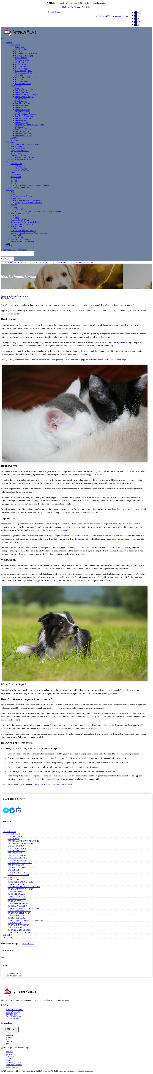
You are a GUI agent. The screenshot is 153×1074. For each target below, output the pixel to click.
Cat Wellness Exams (23, 84)
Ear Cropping (16, 153)
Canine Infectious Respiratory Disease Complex (29, 233)
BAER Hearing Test (18, 149)
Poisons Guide (16, 235)
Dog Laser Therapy (22, 110)
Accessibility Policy (13, 1063)
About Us (9, 161)
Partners (14, 205)
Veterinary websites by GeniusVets (80, 1071)
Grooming (14, 140)
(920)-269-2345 (15, 1016)
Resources (10, 190)
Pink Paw (62, 262)
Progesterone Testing (18, 155)
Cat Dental (19, 51)
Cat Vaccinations (21, 81)
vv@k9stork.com (121, 16)
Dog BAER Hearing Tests (25, 90)
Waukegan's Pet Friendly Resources (28, 203)
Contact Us (10, 1058)
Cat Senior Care (21, 75)
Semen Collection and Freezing (22, 157)
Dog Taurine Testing (23, 129)
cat (76, 305)
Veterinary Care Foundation (21, 239)
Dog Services (16, 86)
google (136, 25)
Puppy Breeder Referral (19, 209)
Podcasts (14, 207)
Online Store (42, 262)
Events (13, 183)
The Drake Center (8, 298)
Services (9, 43)
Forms (13, 194)
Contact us (38, 784)
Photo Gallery (16, 174)
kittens (96, 480)
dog (70, 305)
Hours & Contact (54, 12)
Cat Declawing (21, 49)
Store (8, 244)
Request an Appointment (15, 250)
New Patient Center (15, 262)
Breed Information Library (20, 213)
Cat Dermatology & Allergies (26, 53)
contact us (122, 539)
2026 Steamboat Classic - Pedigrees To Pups (32, 185)
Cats (17, 216)
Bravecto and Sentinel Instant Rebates (25, 222)
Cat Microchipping (22, 69)
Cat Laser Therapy (22, 66)
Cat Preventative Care (23, 73)
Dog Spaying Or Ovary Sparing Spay (29, 125)
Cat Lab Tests (20, 64)
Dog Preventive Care (23, 118)
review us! (28, 944)
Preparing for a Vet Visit (20, 170)
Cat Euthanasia (21, 58)
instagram (137, 16)
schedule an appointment (57, 784)
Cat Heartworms (21, 62)
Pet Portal (9, 246)
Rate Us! (9, 1029)
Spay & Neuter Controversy (21, 159)
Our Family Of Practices (20, 187)
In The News (15, 179)
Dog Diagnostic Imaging (24, 97)
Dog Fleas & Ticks (22, 103)
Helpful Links (16, 198)
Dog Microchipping (22, 112)
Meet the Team (16, 164)
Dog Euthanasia (21, 101)
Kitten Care (19, 47)
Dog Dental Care (21, 92)
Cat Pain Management (23, 71)
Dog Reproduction (22, 120)
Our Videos (15, 181)
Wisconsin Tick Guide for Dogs (22, 241)
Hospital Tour (16, 177)
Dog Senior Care (21, 123)
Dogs (17, 218)
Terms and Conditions (14, 1065)
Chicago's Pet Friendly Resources (28, 200)
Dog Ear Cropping (22, 99)
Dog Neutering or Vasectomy (26, 114)
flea (62, 547)
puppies (121, 342)
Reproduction (11, 142)
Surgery (13, 138)
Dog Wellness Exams (23, 133)
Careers (13, 172)
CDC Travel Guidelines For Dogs (23, 231)
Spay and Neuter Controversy (22, 224)
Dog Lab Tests (20, 107)
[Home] (20, 36)
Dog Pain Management (24, 116)
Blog (12, 192)
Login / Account (12, 1067)
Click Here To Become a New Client (76, 7)
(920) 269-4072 (104, 16)
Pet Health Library (18, 229)
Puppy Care (19, 88)
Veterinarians (20, 166)
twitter (136, 19)
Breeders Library (17, 226)
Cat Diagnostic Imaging (24, 56)
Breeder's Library (17, 146)
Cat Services (15, 45)
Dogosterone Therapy (23, 136)
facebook (137, 13)
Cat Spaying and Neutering (25, 77)
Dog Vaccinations (22, 131)
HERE (86, 3)
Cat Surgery (19, 79)
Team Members (21, 168)
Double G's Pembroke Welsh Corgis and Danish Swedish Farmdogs (36, 211)
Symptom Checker (18, 237)
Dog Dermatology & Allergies (26, 94)
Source (84, 354)
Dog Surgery (20, 127)
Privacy (8, 1060)
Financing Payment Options (21, 196)
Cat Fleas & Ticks (22, 60)
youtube (137, 22)
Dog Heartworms (21, 105)
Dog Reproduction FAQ (20, 151)
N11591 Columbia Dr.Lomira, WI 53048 (14, 1011)
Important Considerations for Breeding (25, 144)
